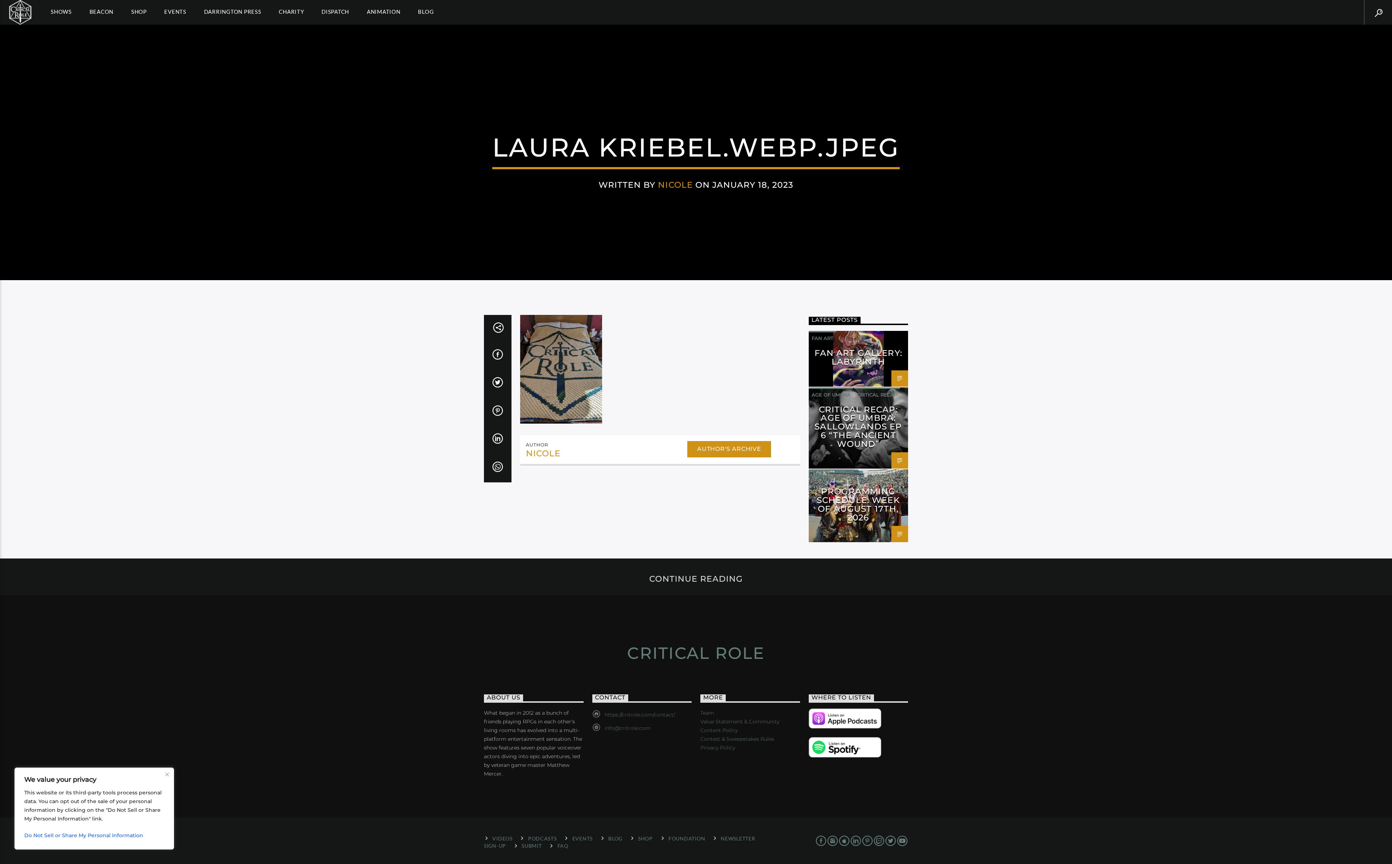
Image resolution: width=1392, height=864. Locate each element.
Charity (291, 11)
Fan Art (822, 338)
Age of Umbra (831, 395)
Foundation (686, 838)
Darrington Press (232, 11)
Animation (384, 11)
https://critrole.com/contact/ (640, 714)
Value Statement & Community (739, 721)
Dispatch (335, 11)
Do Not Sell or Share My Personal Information (83, 835)
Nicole (675, 185)
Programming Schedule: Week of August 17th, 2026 (858, 504)
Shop (139, 11)
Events (175, 11)
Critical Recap (877, 395)
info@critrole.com (628, 728)
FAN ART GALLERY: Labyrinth (858, 357)
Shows (61, 11)
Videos (502, 838)
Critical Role (696, 653)
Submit (532, 846)
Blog (426, 11)
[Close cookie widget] (167, 774)
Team (707, 713)
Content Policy (719, 730)
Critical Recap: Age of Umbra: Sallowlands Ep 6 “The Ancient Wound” (858, 426)
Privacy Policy (717, 747)
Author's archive (729, 448)
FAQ (563, 846)
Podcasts (542, 838)
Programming (831, 476)
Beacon (102, 11)
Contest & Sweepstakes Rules (737, 739)
